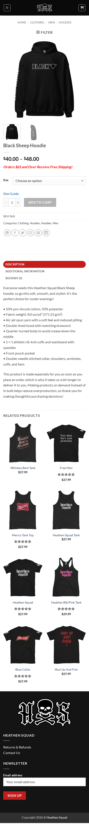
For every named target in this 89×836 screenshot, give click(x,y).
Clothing (37, 22)
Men (51, 22)
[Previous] (10, 79)
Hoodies (65, 22)
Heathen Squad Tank (66, 535)
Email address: (13, 775)
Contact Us (11, 753)
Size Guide (11, 193)
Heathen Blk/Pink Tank (66, 602)
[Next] (79, 79)
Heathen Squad (23, 602)
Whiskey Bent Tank (22, 468)
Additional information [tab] (25, 271)
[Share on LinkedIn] (46, 232)
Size (5, 180)
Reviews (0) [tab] (13, 278)
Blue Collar (22, 669)
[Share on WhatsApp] (7, 232)
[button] (7, 7)
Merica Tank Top (23, 535)
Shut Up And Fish (66, 669)
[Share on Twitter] (22, 232)
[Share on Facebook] (15, 232)
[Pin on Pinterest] (38, 232)
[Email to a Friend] (30, 232)
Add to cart (40, 202)
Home (21, 22)
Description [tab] (15, 264)
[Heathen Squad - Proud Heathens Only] (44, 8)
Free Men (66, 468)
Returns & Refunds (17, 747)
